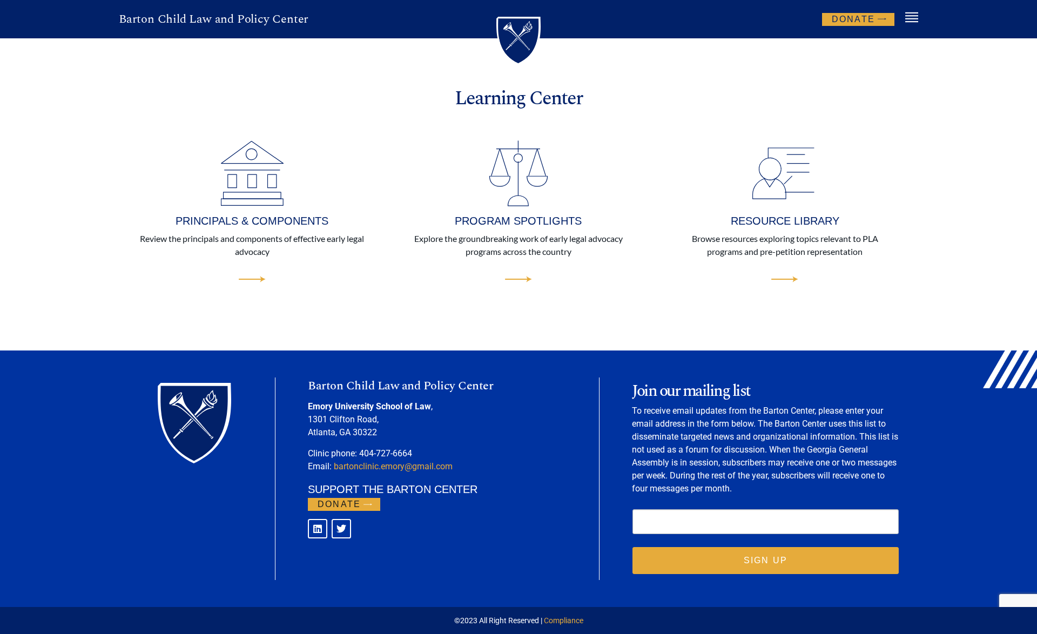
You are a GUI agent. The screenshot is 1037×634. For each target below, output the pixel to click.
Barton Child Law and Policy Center (213, 19)
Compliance (563, 620)
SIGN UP (765, 560)
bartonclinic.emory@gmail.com (393, 466)
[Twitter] (341, 528)
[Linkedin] (317, 528)
